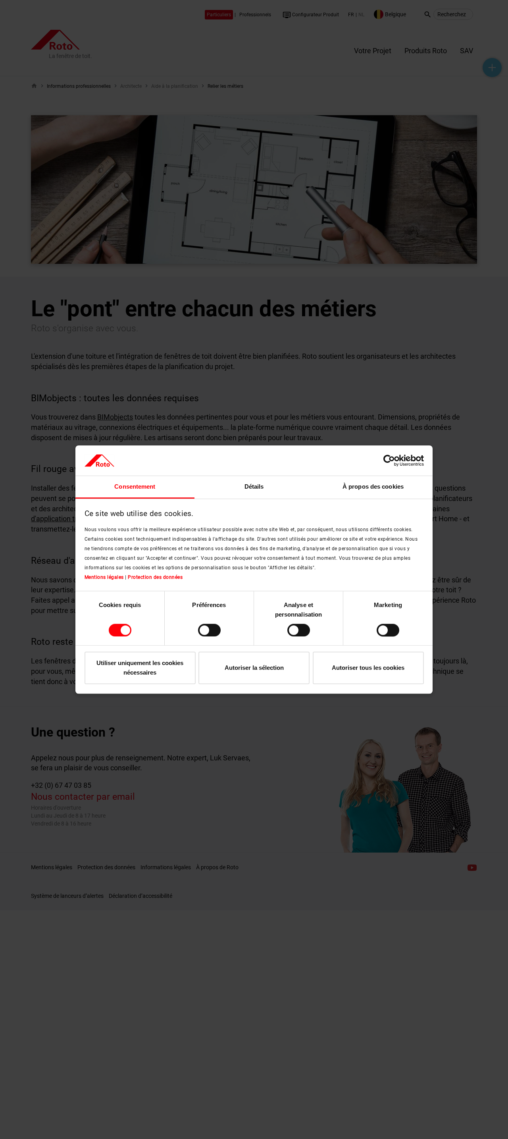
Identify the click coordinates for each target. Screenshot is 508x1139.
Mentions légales (104, 577)
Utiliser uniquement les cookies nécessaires (139, 668)
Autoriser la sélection (254, 668)
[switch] (209, 630)
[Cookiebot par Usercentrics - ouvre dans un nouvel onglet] (389, 460)
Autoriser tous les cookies (368, 668)
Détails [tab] (254, 486)
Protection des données (155, 577)
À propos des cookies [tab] (373, 486)
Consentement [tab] (134, 486)
